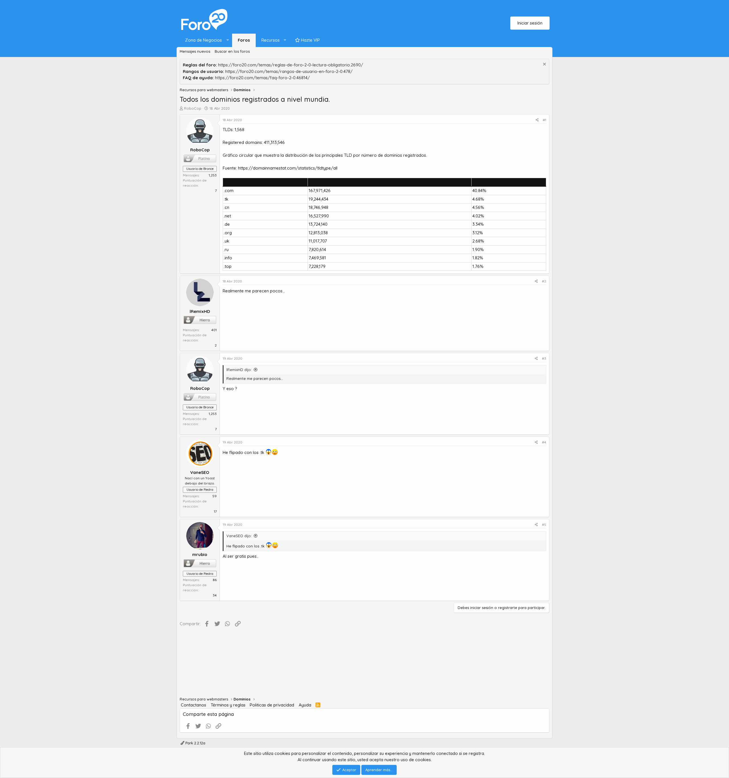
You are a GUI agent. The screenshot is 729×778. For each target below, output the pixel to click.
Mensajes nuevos (195, 51)
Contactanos (193, 705)
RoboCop (192, 108)
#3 (544, 358)
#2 (544, 281)
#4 (544, 442)
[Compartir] (537, 120)
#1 (544, 120)
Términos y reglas (228, 705)
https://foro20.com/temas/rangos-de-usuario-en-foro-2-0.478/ (289, 71)
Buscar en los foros (232, 51)
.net (227, 216)
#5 (544, 524)
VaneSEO (199, 472)
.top (228, 266)
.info (228, 257)
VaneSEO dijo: (239, 535)
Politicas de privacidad (272, 705)
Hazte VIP (310, 40)
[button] (205, 40)
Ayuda (305, 705)
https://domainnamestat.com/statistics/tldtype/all (287, 168)
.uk (226, 241)
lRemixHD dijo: (239, 369)
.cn (226, 207)
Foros (244, 40)
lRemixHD (200, 311)
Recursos (270, 40)
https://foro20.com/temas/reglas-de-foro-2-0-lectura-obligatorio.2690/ (290, 65)
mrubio (199, 554)
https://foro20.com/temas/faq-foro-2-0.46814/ (262, 77)
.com (229, 190)
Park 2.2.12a (194, 743)
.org (228, 232)
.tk (226, 199)
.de (227, 224)
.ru (226, 249)
